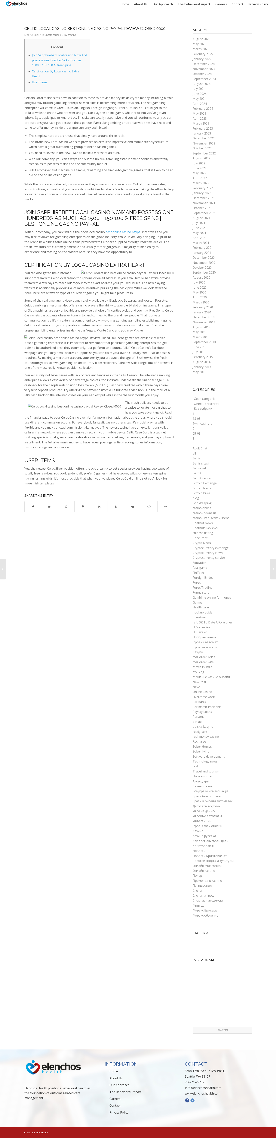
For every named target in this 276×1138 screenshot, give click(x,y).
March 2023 (201, 123)
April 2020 (200, 297)
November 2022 (204, 143)
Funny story (201, 592)
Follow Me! (222, 1030)
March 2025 (201, 49)
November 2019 (204, 322)
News (197, 687)
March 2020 (201, 302)
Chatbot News (203, 523)
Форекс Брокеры (205, 910)
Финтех (198, 905)
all (194, 453)
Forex (197, 582)
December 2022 (204, 138)
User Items (39, 82)
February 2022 (203, 188)
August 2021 (201, 218)
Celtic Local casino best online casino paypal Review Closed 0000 (94, 28)
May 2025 (199, 44)
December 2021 (204, 198)
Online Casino (202, 692)
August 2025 (201, 39)
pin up (197, 722)
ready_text (200, 732)
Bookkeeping (202, 503)
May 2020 (199, 292)
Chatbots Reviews (205, 528)
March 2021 (201, 243)
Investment (201, 617)
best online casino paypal (123, 232)
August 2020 (201, 277)
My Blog (198, 672)
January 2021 (202, 253)
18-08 (197, 419)
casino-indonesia (204, 513)
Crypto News (202, 543)
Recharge (199, 741)
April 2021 (200, 238)
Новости (199, 851)
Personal (199, 717)
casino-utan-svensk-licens (211, 518)
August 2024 (201, 84)
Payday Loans (202, 712)
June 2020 (200, 287)
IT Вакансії (200, 632)
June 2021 (200, 228)
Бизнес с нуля (202, 786)
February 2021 (203, 248)
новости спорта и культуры (213, 861)
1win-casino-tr (203, 423)
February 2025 (203, 54)
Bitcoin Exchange (205, 483)
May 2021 (199, 233)
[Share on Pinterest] (83, 506)
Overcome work (204, 697)
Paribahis (199, 702)
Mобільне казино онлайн (211, 677)
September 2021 (204, 213)
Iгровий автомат (205, 642)
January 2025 (202, 59)
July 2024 (199, 89)
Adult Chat (200, 448)
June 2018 (200, 347)
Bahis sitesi (201, 463)
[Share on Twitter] (49, 506)
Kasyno (198, 652)
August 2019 (201, 327)
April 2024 (200, 104)
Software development (209, 756)
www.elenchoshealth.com (202, 1093)
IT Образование (204, 637)
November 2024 (204, 69)
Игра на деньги (204, 811)
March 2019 (201, 337)
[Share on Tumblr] (116, 506)
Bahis (197, 458)
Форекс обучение (205, 915)
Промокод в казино (207, 881)
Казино (198, 831)
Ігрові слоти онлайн (207, 826)
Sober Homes (202, 746)
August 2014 (201, 362)
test (195, 766)
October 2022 (202, 148)
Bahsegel (199, 468)
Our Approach (119, 1085)
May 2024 (199, 99)
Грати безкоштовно (207, 796)
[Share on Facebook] (33, 506)
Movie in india (202, 667)
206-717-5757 (194, 1082)
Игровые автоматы (207, 816)
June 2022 (200, 168)
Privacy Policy (118, 1112)
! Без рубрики (202, 409)
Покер (197, 875)
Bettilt (197, 473)
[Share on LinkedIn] (99, 506)
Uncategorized (52, 34)
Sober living (201, 751)
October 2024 (202, 74)
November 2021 (204, 203)
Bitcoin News (202, 488)
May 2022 (199, 173)
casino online (202, 508)
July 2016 (199, 352)
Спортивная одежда (208, 900)
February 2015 (203, 357)
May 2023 (199, 113)
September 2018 (204, 342)
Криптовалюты (204, 846)
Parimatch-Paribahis (207, 707)
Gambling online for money (212, 597)
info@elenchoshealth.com (203, 1088)
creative (72, 34)
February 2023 (203, 128)
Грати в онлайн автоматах (212, 801)
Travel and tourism (206, 771)
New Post (199, 682)
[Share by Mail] (166, 506)
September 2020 (204, 272)
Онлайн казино (204, 871)
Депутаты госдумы (206, 806)
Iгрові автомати (205, 647)
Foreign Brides (203, 577)
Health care (201, 607)
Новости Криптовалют (210, 856)
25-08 (197, 433)
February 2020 (203, 307)
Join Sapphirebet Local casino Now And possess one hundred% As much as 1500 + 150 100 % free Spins (59, 60)
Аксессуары (201, 781)
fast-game (200, 568)
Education (200, 563)
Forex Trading (203, 587)
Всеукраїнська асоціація (210, 791)
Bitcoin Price (201, 493)
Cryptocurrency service (209, 558)
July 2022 (199, 163)
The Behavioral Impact (125, 1092)
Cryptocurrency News (208, 553)
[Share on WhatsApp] (66, 506)
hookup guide (202, 612)
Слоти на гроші (204, 895)
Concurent (200, 538)
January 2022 (202, 193)
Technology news (205, 761)
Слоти (197, 891)
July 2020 (199, 282)
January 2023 (202, 133)
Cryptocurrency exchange (211, 548)
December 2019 (204, 317)
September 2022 (204, 153)
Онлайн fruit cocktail (207, 866)
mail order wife (203, 662)
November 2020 (204, 263)
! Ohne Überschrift (206, 404)
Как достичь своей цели (210, 841)
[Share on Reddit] (149, 506)
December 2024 (204, 64)
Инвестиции (202, 821)
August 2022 (201, 158)
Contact (114, 1105)
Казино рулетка (204, 836)
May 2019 (199, 332)
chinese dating (203, 533)
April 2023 (200, 118)
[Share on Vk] (132, 506)
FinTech (198, 573)
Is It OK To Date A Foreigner (212, 622)
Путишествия (203, 885)
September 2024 (204, 79)
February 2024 (203, 108)
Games (197, 602)
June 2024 (200, 94)
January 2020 (202, 312)
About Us (116, 1078)
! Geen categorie (204, 399)
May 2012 (199, 372)
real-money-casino (206, 736)
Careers (115, 1099)
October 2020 (202, 267)
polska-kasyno (203, 726)
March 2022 (201, 183)
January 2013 (202, 367)
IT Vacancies (201, 627)
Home (113, 1071)
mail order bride (204, 657)
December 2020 (204, 257)
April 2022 (200, 178)
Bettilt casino (202, 478)
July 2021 (199, 223)
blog (196, 498)
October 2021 (202, 208)
